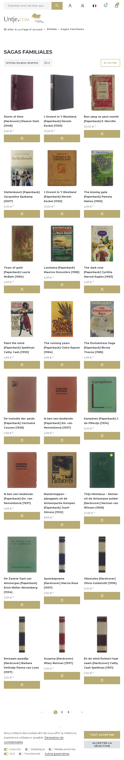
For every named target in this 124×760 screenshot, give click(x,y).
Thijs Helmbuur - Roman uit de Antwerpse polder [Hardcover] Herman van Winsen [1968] (101, 501)
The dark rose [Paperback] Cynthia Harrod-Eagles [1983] (98, 272)
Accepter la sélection (102, 744)
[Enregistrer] (83, 5)
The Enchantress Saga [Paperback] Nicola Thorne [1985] (99, 348)
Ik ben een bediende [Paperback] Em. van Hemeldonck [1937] (58, 423)
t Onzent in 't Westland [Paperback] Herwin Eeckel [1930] (60, 121)
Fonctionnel (32, 753)
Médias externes (64, 749)
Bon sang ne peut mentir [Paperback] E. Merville (101, 119)
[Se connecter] (71, 5)
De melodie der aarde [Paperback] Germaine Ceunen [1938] (19, 423)
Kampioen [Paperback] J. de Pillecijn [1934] (101, 421)
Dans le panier (22, 138)
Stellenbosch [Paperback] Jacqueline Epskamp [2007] (22, 197)
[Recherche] (57, 6)
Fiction (51, 29)
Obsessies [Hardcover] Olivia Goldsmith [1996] (100, 581)
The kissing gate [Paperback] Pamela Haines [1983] (98, 197)
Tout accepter (102, 734)
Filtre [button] (112, 62)
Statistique (38, 749)
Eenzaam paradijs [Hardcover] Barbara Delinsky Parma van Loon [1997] (21, 665)
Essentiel (15, 749)
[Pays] (94, 6)
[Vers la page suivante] (78, 712)
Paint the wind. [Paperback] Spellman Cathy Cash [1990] (19, 348)
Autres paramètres (57, 753)
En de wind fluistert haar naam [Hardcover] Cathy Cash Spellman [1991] (101, 663)
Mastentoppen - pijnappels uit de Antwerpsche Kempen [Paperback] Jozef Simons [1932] (59, 503)
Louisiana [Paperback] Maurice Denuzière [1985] (61, 270)
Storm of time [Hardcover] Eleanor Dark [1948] (21, 121)
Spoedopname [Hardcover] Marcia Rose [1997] (61, 583)
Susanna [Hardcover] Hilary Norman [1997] (58, 661)
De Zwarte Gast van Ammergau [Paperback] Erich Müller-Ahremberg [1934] (20, 585)
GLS (12, 753)
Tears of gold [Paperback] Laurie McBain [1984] (17, 272)
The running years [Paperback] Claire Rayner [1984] (62, 348)
